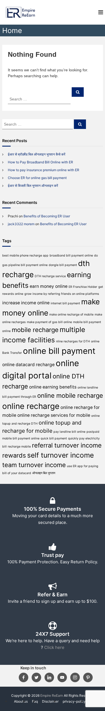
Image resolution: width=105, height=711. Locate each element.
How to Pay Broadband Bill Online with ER (40, 162)
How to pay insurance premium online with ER (43, 170)
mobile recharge (35, 329)
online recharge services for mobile (53, 415)
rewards (14, 455)
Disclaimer (50, 701)
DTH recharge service (50, 276)
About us (21, 701)
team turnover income (34, 464)
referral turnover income (67, 445)
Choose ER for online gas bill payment (37, 178)
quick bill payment (54, 438)
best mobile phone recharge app (25, 255)
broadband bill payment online (71, 255)
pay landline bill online (69, 432)
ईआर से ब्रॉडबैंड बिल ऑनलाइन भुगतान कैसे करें (36, 154)
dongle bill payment (63, 265)
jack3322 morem (21, 224)
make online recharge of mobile (71, 314)
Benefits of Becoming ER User (47, 216)
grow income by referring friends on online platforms (61, 294)
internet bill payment (65, 303)
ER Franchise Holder (83, 287)
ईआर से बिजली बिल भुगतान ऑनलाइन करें (33, 185)
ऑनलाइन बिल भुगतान (43, 473)
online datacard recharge (28, 364)
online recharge (30, 406)
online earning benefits (52, 387)
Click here (54, 647)
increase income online (26, 302)
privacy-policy (74, 701)
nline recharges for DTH (73, 341)
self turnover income (60, 455)
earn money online (48, 286)
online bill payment (59, 351)
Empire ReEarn (51, 695)
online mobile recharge (70, 395)
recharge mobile (19, 446)
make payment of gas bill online (49, 322)
